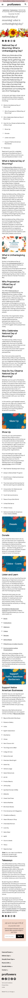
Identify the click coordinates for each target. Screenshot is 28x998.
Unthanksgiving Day (15, 263)
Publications (7, 622)
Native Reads (8, 639)
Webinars (7, 627)
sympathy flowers (11, 908)
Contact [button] (4, 970)
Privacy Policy (5, 985)
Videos (6, 631)
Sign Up (20, 936)
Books (5, 618)
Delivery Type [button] (5, 955)
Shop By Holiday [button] (6, 966)
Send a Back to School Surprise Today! (14, 1)
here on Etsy (13, 856)
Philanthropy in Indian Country (13, 644)
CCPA (3, 987)
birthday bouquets (13, 910)
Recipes (6, 635)
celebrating (6, 10)
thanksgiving (13, 10)
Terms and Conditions (7, 982)
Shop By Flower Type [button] (8, 959)
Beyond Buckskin (19, 713)
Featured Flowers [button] (7, 952)
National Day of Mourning (13, 167)
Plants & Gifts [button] (5, 962)
